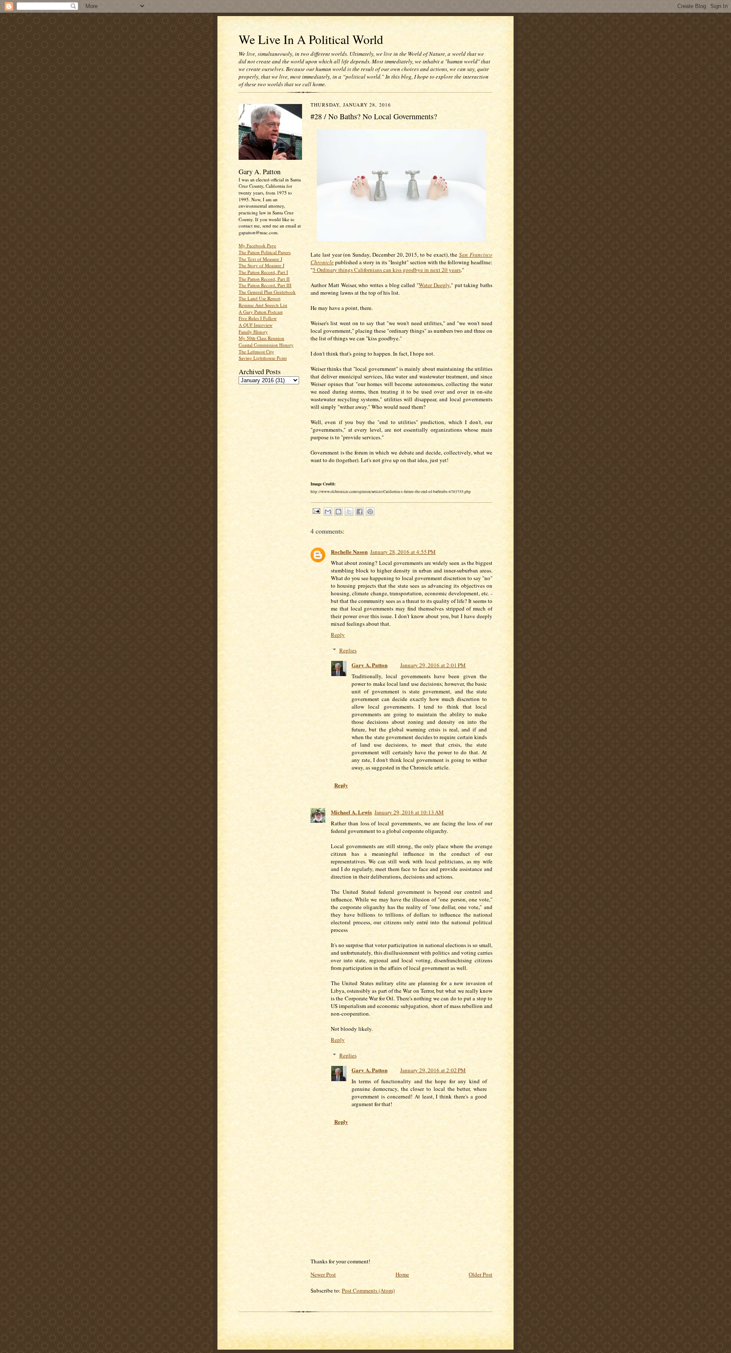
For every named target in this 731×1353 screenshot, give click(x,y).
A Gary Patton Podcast (261, 312)
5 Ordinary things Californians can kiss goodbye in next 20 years (387, 270)
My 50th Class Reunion (261, 338)
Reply (338, 634)
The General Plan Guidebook (267, 292)
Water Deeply (434, 285)
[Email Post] (316, 510)
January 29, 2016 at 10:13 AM (409, 812)
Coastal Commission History (266, 345)
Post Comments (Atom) (368, 1290)
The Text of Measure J (260, 259)
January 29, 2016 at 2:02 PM (433, 1070)
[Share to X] (349, 511)
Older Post (480, 1274)
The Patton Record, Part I (263, 272)
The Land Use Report (259, 298)
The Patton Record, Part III (265, 285)
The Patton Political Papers (265, 252)
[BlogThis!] (338, 511)
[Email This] (328, 511)
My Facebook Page (257, 245)
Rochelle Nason (349, 552)
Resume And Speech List (263, 305)
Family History (253, 332)
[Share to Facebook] (359, 511)
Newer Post (323, 1274)
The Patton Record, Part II (264, 279)
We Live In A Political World (311, 39)
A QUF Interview (255, 325)
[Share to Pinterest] (370, 511)
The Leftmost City (256, 351)
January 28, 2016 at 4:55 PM (403, 552)
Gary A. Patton (369, 665)
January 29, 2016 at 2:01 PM (433, 665)
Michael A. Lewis (351, 812)
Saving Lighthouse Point (263, 358)
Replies (348, 650)
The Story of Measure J (261, 265)
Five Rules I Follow (258, 318)
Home (402, 1274)
